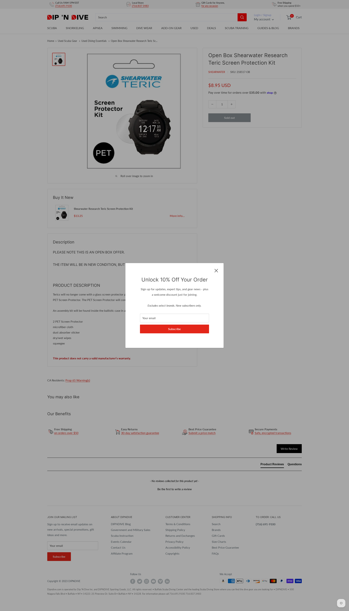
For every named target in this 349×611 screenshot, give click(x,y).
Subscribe (174, 329)
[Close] (216, 270)
